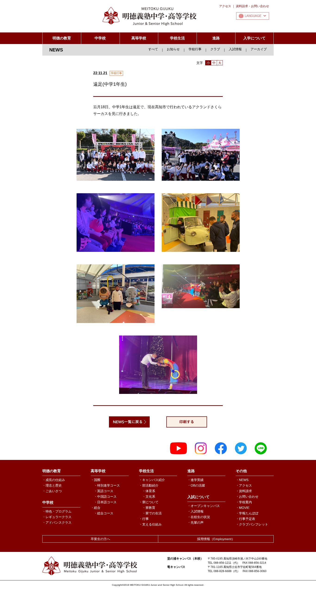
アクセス (225, 6)
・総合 (95, 508)
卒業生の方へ (100, 539)
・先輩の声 (195, 522)
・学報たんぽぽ (247, 513)
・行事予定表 (245, 519)
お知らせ (173, 49)
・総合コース (103, 513)
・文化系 (148, 496)
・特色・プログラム (56, 511)
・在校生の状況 (198, 517)
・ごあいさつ (52, 491)
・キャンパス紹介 (152, 480)
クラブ (215, 49)
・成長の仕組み (53, 480)
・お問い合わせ (247, 496)
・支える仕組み (150, 524)
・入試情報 (195, 511)
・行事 (144, 519)
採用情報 (216, 539)
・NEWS (242, 480)
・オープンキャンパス (203, 506)
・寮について (148, 502)
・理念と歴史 (52, 485)
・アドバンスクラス (56, 522)
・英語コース (103, 491)
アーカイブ (259, 49)
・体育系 (148, 491)
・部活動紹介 (148, 485)
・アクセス (244, 485)
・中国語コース (105, 496)
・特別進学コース (107, 485)
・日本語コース (105, 502)
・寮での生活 (152, 513)
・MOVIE (242, 508)
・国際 (95, 480)
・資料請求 (244, 491)
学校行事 (195, 49)
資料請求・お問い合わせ (252, 6)
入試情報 (235, 49)
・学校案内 (244, 502)
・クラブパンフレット (252, 524)
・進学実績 (195, 480)
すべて (153, 49)
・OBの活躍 (196, 485)
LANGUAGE (253, 16)
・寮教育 (148, 508)
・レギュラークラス (56, 517)
